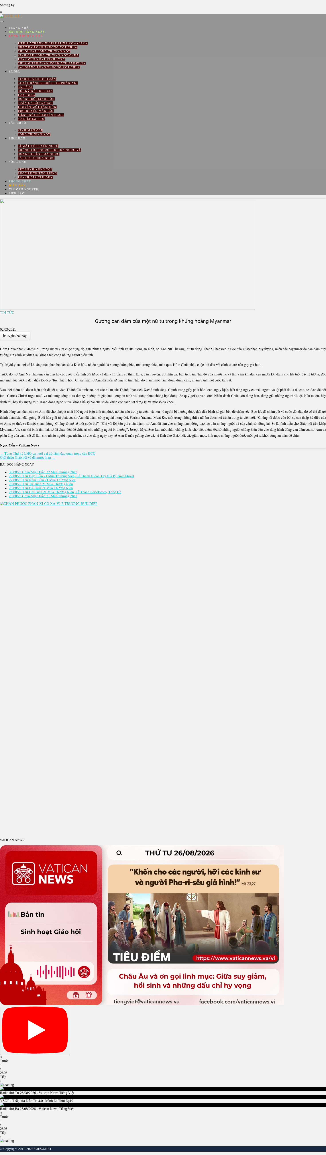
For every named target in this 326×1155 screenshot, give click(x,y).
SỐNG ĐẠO (18, 162)
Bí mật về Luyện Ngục (38, 146)
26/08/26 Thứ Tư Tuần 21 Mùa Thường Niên (41, 484)
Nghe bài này (17, 335)
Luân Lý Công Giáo (35, 103)
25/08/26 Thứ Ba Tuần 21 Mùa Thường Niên (41, 488)
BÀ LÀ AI (25, 87)
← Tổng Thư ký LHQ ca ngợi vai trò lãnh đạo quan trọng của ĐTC (47, 453)
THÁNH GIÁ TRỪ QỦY (35, 177)
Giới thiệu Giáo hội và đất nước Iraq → (27, 457)
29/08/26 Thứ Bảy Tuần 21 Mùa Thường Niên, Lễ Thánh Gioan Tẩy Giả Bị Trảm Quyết (71, 476)
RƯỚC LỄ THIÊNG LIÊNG (37, 173)
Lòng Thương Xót (34, 134)
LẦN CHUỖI (18, 122)
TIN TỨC (7, 312)
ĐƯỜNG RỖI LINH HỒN (36, 99)
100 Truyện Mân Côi (36, 111)
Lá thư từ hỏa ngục (36, 158)
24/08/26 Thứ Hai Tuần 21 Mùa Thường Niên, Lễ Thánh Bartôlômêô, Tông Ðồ (65, 492)
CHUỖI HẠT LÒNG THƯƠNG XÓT (44, 51)
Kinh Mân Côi (30, 130)
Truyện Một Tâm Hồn (37, 107)
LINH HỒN (17, 138)
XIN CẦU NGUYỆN (24, 189)
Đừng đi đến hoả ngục (38, 154)
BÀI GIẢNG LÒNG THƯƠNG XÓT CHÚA (49, 67)
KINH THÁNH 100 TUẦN (37, 79)
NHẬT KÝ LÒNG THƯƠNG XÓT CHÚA (47, 47)
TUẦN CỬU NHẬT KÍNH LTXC (41, 59)
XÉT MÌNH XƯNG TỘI (35, 169)
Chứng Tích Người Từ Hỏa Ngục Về (49, 150)
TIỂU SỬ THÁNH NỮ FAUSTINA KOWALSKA (53, 43)
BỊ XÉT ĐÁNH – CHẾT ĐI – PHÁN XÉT (48, 83)
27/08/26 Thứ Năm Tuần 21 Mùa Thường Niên (42, 480)
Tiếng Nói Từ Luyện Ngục (41, 114)
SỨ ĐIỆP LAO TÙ (31, 118)
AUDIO (14, 71)
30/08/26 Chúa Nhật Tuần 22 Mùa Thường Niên (43, 472)
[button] (163, 1059)
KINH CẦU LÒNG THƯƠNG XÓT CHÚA (48, 55)
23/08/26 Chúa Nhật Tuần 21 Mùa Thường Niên (43, 496)
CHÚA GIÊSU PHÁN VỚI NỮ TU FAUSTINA (52, 63)
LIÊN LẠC (16, 193)
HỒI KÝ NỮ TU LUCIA (35, 91)
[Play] (35, 1030)
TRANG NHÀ (19, 28)
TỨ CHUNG (26, 95)
